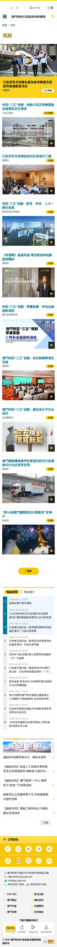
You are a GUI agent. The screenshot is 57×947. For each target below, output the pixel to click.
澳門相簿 (12, 912)
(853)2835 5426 (38, 884)
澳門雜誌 (12, 900)
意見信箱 (39, 894)
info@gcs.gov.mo (17, 880)
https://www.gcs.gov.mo (20, 877)
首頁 (4, 25)
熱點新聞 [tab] (12, 592)
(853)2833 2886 (16, 884)
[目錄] (4, 16)
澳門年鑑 (12, 906)
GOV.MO (11, 894)
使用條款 (39, 912)
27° (37, 7)
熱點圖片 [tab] (29, 592)
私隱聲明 (39, 906)
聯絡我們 (39, 900)
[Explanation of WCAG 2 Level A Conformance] (48, 941)
